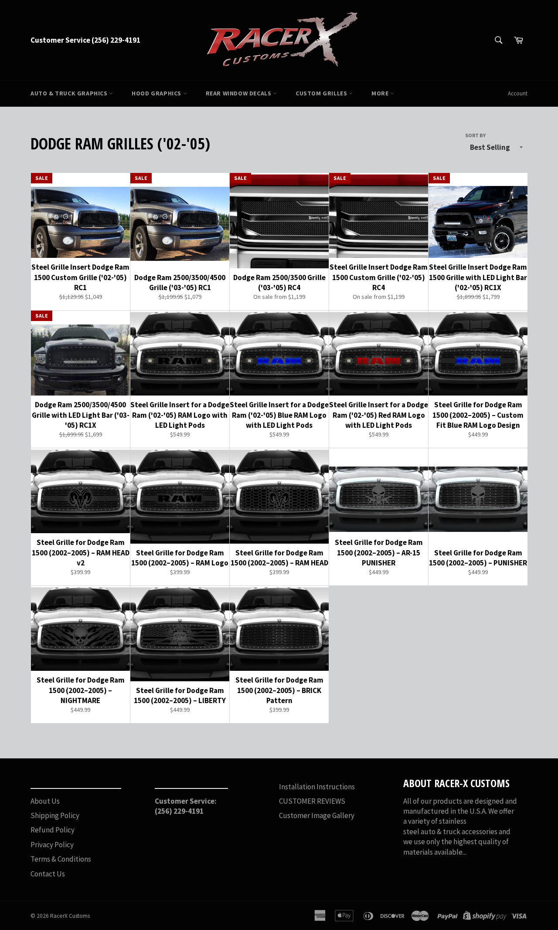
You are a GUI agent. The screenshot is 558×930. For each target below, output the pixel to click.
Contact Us (48, 874)
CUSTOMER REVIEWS (312, 801)
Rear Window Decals (239, 93)
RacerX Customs (70, 916)
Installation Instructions (317, 786)
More (380, 93)
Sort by (475, 135)
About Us (45, 801)
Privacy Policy (52, 844)
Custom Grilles (322, 93)
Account (517, 93)
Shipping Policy (55, 815)
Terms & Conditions (61, 859)
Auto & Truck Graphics (70, 93)
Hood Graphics (157, 93)
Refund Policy (53, 830)
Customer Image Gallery (316, 815)
